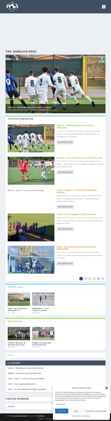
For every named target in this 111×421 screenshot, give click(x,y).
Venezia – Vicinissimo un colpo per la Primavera (75, 126)
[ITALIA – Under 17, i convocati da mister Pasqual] (31, 190)
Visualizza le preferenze (96, 411)
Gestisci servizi (60, 404)
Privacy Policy (85, 416)
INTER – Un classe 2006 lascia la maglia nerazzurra (76, 248)
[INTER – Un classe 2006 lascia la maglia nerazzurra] (31, 260)
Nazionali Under (93, 196)
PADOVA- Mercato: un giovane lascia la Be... (17, 344)
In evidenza (43, 110)
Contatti (40, 419)
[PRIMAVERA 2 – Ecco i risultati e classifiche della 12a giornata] (43, 299)
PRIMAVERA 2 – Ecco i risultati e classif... (41, 309)
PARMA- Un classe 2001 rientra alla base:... (41, 344)
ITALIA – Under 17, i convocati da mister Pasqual (77, 191)
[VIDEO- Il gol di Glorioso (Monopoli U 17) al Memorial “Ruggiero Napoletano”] (19, 299)
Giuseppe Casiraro (64, 196)
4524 (98, 280)
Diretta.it (11, 406)
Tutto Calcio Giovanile (19, 416)
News (55, 110)
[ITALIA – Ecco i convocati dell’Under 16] (31, 227)
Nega (76, 411)
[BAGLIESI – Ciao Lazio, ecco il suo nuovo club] (31, 171)
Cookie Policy (76, 416)
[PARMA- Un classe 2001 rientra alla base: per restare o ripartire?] (43, 333)
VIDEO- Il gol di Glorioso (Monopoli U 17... (17, 309)
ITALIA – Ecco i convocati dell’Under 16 (76, 214)
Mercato (50, 110)
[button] (107, 388)
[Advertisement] (55, 29)
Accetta (61, 411)
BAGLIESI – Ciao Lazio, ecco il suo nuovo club (79, 158)
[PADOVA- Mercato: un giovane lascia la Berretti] (19, 333)
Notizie (97, 252)
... (94, 279)
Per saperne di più (65, 142)
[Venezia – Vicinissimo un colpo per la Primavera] (31, 138)
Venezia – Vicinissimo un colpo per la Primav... (30, 107)
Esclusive (36, 110)
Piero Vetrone (19, 110)
